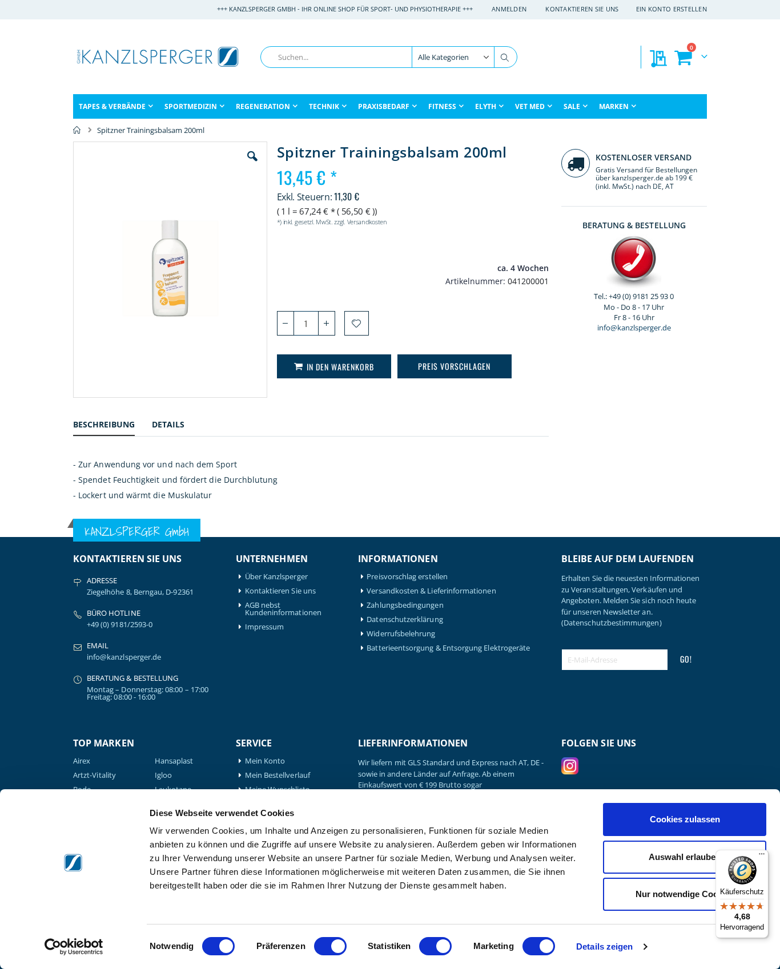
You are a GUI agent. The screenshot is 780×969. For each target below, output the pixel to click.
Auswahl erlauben (685, 857)
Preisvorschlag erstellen (407, 576)
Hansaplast (174, 761)
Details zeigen (604, 946)
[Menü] (762, 856)
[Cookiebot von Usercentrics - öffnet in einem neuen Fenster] (74, 946)
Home (77, 130)
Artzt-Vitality (94, 775)
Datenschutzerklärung (405, 619)
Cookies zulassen (685, 819)
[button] (252, 165)
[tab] (112, 426)
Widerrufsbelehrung (401, 633)
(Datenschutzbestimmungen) (611, 622)
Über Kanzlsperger (276, 576)
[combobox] (388, 57)
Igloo (163, 775)
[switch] (330, 947)
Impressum (264, 627)
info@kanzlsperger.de (634, 327)
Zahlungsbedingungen (405, 605)
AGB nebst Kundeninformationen (283, 608)
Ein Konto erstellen (671, 9)
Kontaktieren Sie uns (582, 9)
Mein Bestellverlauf (277, 775)
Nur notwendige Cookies (685, 894)
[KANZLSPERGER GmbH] (158, 56)
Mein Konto (265, 761)
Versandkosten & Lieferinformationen (431, 591)
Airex (81, 761)
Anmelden (509, 9)
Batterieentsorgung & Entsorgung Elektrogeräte (448, 648)
